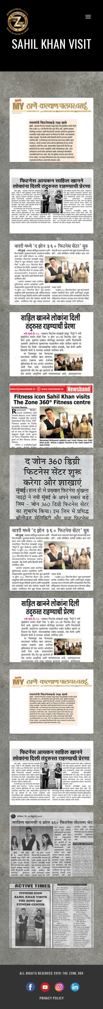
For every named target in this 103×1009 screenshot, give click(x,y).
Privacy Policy (52, 997)
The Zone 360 (72, 973)
